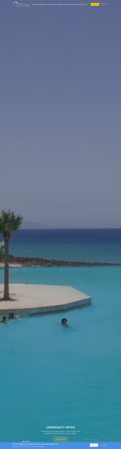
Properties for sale (43, 4)
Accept (94, 445)
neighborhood (75, 4)
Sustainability (67, 4)
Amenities (53, 4)
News (81, 4)
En (103, 5)
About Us (34, 4)
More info (42, 446)
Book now (95, 4)
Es (104, 5)
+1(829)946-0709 (104, 3)
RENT (49, 4)
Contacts (85, 4)
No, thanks (103, 445)
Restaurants (60, 4)
